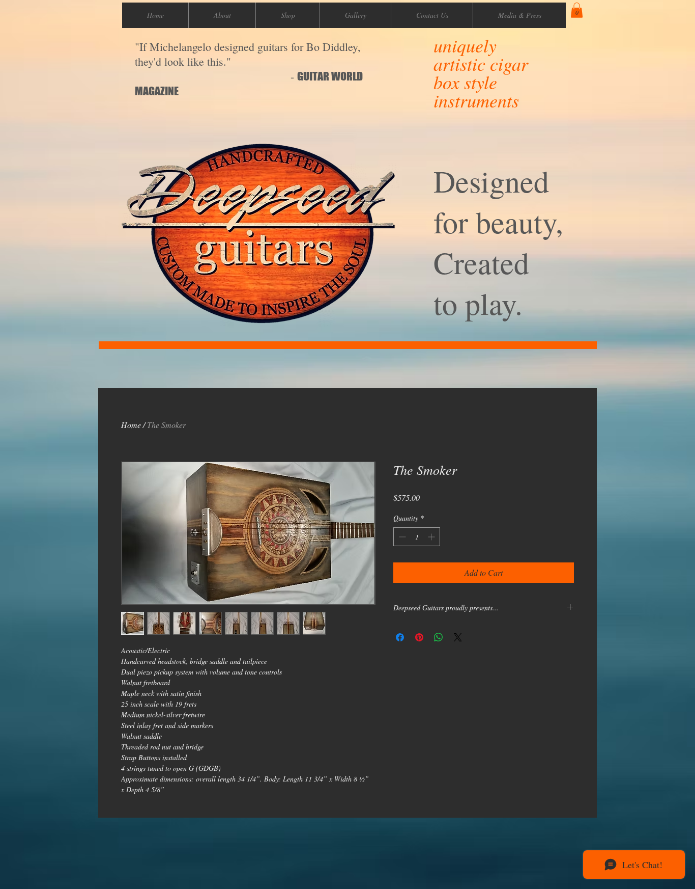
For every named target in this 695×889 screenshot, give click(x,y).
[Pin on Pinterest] (419, 637)
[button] (576, 10)
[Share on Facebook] (400, 637)
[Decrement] (401, 537)
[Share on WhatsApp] (438, 637)
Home (131, 424)
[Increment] (432, 537)
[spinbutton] (417, 537)
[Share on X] (458, 637)
